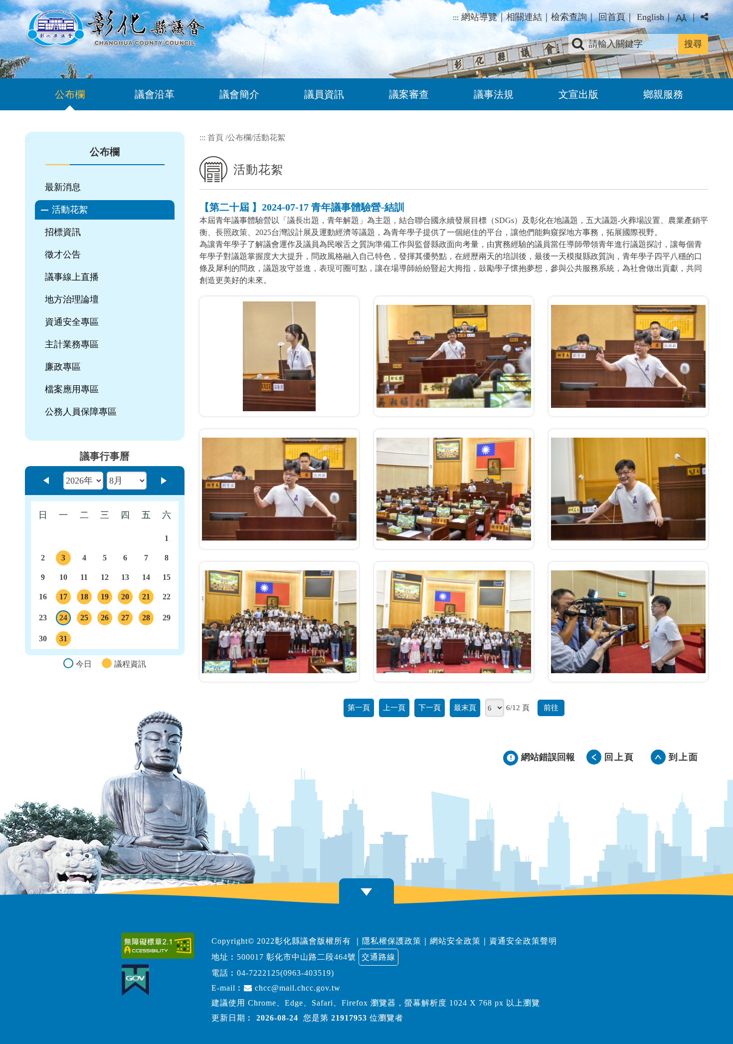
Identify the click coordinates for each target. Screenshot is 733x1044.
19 (106, 598)
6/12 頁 (518, 707)
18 (85, 598)
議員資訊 (324, 94)
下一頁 (429, 707)
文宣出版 (578, 94)
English (650, 17)
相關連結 (524, 17)
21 (148, 598)
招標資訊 (63, 232)
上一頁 (394, 707)
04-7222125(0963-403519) (285, 973)
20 (127, 598)
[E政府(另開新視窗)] (138, 980)
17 (65, 598)
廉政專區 (63, 367)
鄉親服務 (663, 94)
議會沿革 (155, 94)
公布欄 (70, 94)
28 (148, 619)
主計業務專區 (72, 344)
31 (65, 640)
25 (85, 619)
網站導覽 (479, 17)
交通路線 (378, 957)
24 (65, 619)
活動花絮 (70, 210)
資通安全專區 (72, 322)
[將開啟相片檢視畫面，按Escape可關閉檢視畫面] (279, 356)
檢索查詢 (569, 17)
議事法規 (494, 94)
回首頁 (611, 17)
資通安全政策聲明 (523, 941)
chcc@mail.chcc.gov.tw (296, 988)
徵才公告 (63, 255)
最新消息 (63, 187)
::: (456, 17)
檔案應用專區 (72, 389)
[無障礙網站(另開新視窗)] (160, 946)
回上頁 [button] (619, 757)
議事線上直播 (72, 277)
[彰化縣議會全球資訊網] (115, 29)
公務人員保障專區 (81, 412)
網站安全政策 (455, 941)
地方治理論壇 (72, 299)
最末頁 (465, 707)
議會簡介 (239, 94)
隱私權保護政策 (391, 941)
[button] (681, 18)
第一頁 (359, 707)
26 (106, 619)
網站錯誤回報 (548, 757)
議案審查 (409, 94)
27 (127, 619)
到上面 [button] (684, 757)
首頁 (215, 137)
